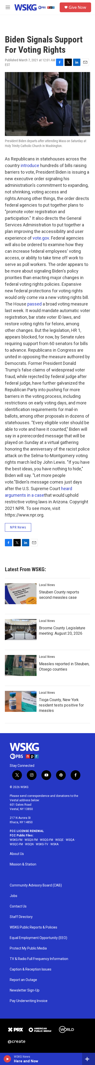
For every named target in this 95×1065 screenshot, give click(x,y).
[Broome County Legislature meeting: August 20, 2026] (21, 629)
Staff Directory (21, 917)
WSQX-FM (31, 840)
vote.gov (41, 238)
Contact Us (18, 906)
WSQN (29, 844)
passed (34, 303)
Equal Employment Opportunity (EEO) (38, 938)
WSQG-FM (46, 840)
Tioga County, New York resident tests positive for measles (61, 705)
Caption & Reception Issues (30, 969)
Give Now (77, 7)
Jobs (13, 896)
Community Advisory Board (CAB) (36, 885)
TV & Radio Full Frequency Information (39, 959)
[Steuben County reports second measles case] (21, 593)
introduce (30, 165)
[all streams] (88, 1059)
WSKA (54, 844)
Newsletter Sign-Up (24, 990)
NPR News (18, 527)
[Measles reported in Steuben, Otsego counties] (21, 665)
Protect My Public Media (28, 948)
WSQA (70, 840)
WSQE (59, 840)
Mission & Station (23, 864)
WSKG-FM (16, 840)
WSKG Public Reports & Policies (33, 927)
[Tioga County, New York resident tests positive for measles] (21, 701)
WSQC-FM (16, 844)
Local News (47, 585)
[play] (7, 1058)
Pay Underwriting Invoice (29, 1001)
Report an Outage (23, 980)
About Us (17, 854)
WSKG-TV (42, 844)
